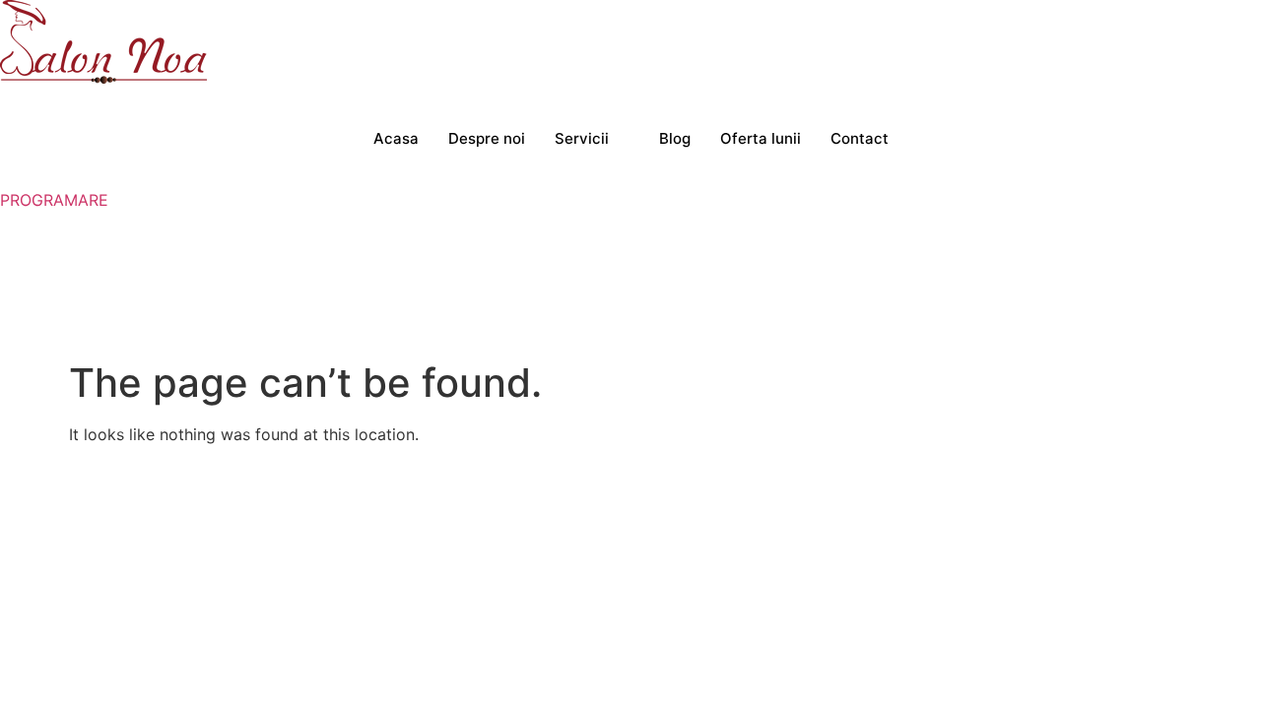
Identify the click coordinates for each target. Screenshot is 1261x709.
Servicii (582, 138)
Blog (675, 138)
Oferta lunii (760, 138)
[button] (6, 223)
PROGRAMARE (54, 200)
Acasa (396, 138)
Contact (859, 138)
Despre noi (486, 138)
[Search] (990, 297)
